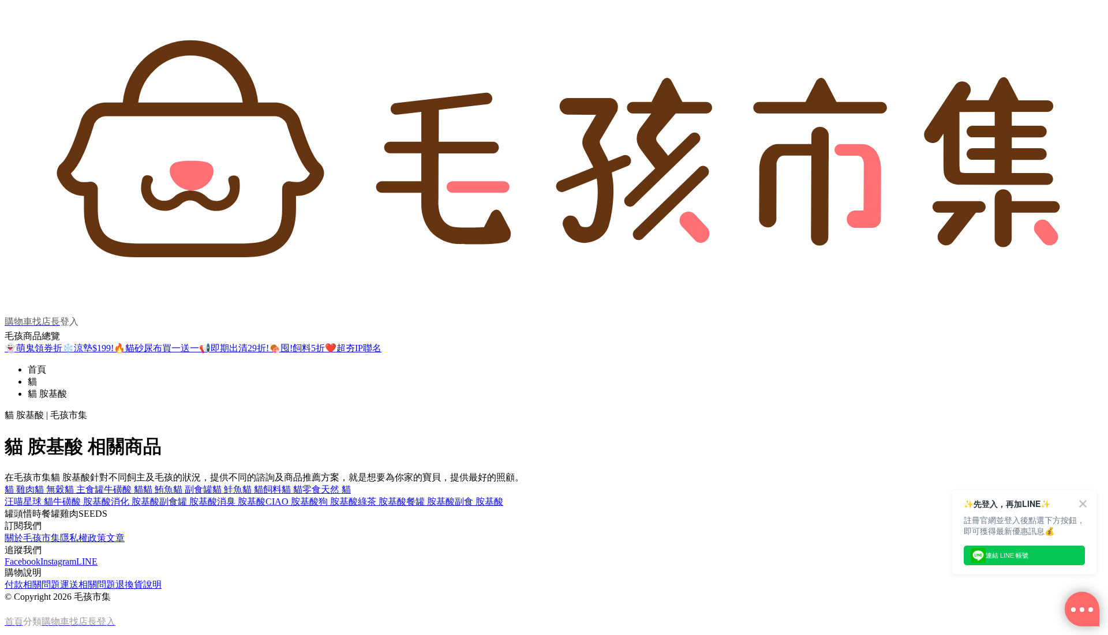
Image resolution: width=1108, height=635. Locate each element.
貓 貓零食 (301, 489)
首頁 (37, 369)
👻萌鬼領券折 (33, 348)
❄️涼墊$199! (88, 348)
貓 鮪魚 (158, 489)
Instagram (58, 561)
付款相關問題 (32, 584)
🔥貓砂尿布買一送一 (156, 348)
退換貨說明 (138, 584)
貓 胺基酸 (47, 394)
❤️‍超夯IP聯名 (353, 348)
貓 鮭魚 (227, 489)
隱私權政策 (83, 538)
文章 (115, 538)
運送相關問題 (87, 584)
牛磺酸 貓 (123, 489)
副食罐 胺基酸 (188, 501)
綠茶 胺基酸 (382, 501)
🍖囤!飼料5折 (297, 348)
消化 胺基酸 (135, 501)
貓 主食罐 (84, 489)
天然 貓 (336, 489)
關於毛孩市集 (32, 538)
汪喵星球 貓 (29, 501)
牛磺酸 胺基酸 (82, 501)
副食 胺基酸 (479, 501)
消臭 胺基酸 (241, 501)
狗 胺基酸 (338, 501)
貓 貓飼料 (262, 489)
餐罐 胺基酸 (430, 501)
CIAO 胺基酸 (292, 501)
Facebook (22, 561)
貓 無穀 (50, 489)
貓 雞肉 (20, 489)
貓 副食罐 (192, 489)
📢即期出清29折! (234, 348)
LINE (87, 561)
